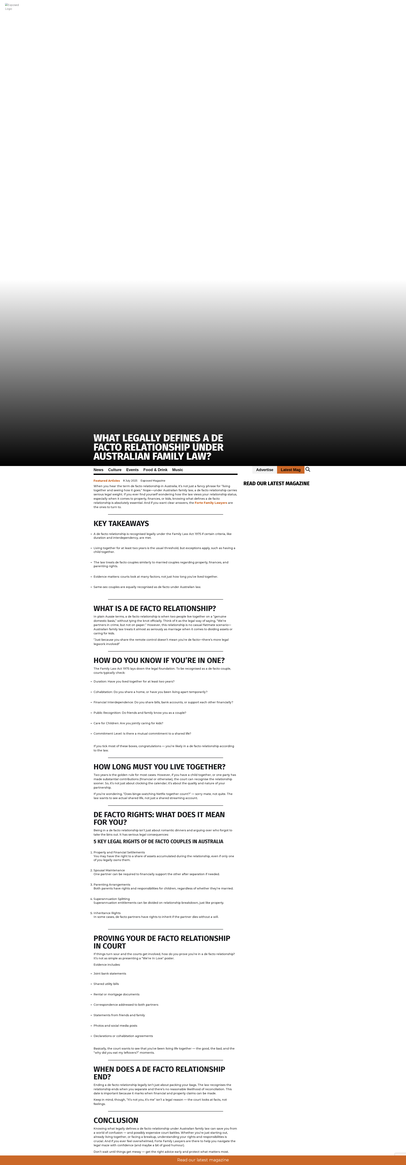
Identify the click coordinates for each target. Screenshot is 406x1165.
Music (177, 470)
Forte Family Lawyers (211, 502)
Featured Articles (107, 480)
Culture (114, 470)
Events (132, 470)
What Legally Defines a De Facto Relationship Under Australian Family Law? (158, 447)
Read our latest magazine (203, 1160)
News (98, 470)
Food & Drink (155, 470)
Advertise (264, 470)
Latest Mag (291, 470)
